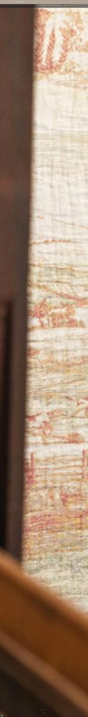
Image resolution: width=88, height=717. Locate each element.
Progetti (61, 5)
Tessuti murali (44, 5)
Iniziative (50, 5)
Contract (66, 5)
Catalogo (37, 5)
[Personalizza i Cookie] (2, 715)
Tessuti (44, 358)
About (70, 5)
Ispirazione (55, 5)
